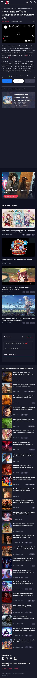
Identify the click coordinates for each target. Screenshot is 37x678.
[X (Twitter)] (7, 658)
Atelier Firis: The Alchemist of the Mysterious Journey (22, 98)
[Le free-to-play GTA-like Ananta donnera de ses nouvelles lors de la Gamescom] (7, 609)
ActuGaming (7, 2)
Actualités (8, 8)
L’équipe (16, 668)
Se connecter (29, 337)
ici (26, 55)
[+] (17, 348)
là (9, 57)
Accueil (4, 8)
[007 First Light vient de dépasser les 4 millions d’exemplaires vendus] (7, 539)
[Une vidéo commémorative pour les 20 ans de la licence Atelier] (18, 247)
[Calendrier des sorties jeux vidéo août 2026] (18, 185)
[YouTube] (11, 658)
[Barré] (11, 348)
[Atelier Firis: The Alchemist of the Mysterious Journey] (7, 100)
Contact (4, 668)
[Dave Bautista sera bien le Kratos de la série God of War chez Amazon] (7, 492)
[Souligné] (9, 348)
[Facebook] (3, 658)
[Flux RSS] (15, 658)
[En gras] (5, 348)
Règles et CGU (5, 675)
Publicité (10, 668)
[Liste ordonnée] (13, 348)
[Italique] (7, 348)
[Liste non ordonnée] (15, 348)
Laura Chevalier (5, 21)
